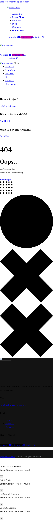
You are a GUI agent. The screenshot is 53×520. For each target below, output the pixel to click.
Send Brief (5, 121)
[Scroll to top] (1, 463)
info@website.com (8, 106)
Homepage (5, 179)
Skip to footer (22, 1)
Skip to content (7, 1)
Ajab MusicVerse (7, 456)
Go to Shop (5, 136)
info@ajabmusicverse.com (13, 405)
